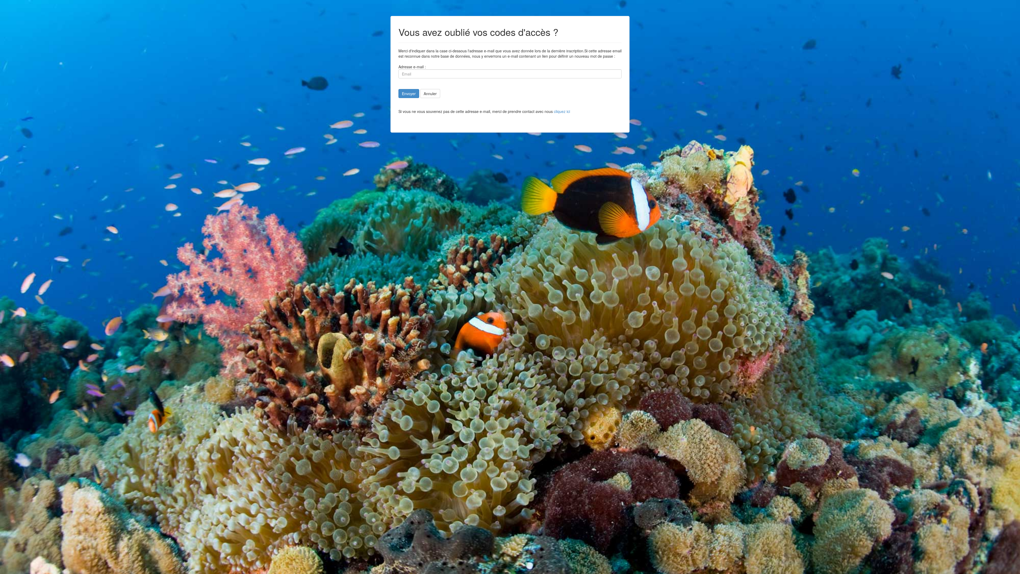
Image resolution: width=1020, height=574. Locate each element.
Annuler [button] (430, 93)
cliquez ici (562, 111)
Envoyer (409, 93)
